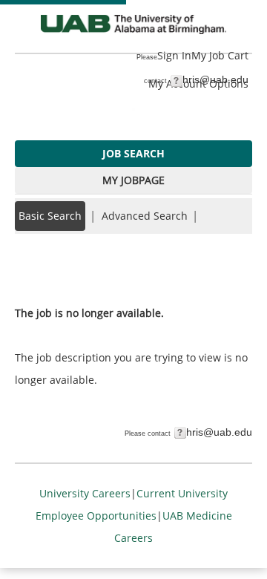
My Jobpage (133, 180)
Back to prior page (61, 268)
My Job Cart (219, 55)
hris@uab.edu (215, 79)
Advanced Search (145, 216)
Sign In (174, 55)
